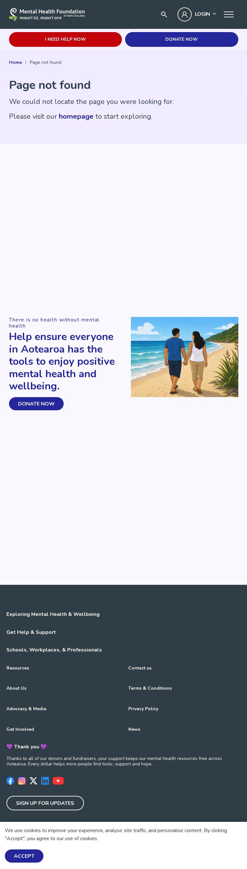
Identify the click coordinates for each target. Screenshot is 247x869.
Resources (17, 668)
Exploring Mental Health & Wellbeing (53, 614)
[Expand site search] (164, 14)
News (134, 729)
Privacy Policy (143, 709)
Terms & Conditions (150, 688)
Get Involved (20, 729)
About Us (16, 688)
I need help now (65, 39)
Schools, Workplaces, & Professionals (54, 649)
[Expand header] (228, 14)
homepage (76, 116)
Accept (24, 856)
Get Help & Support (31, 632)
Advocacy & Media (26, 709)
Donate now (181, 39)
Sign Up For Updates (45, 803)
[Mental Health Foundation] (47, 14)
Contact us (139, 668)
